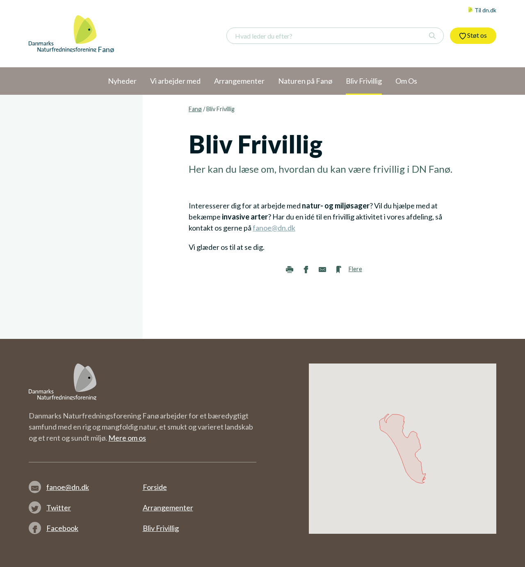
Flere (355, 268)
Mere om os (127, 437)
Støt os (476, 35)
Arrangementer (168, 507)
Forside (155, 487)
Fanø (195, 108)
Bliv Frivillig (161, 528)
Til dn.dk (484, 10)
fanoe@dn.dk (274, 227)
